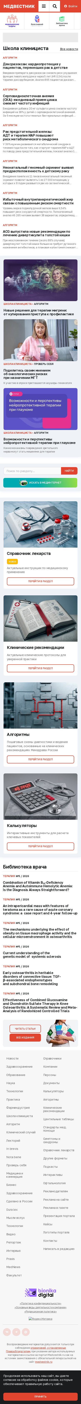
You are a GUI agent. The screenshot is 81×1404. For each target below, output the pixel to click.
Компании (50, 1066)
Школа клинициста (26, 48)
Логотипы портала (56, 1232)
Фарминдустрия (18, 1107)
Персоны (49, 1074)
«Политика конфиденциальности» (40, 1303)
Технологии (14, 1091)
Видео (11, 1234)
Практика (13, 1099)
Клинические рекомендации (54, 1109)
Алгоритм (13, 1124)
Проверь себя (16, 1165)
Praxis (10, 1258)
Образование (15, 1074)
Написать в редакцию (59, 1248)
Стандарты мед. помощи (55, 1129)
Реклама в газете (56, 1207)
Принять (40, 1396)
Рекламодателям (55, 1191)
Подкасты (50, 1166)
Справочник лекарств (58, 1150)
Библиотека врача (25, 867)
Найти (69, 470)
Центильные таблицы (58, 1119)
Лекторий (13, 1140)
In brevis (12, 1148)
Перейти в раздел (40, 581)
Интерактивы (53, 1174)
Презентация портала (59, 1215)
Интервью (13, 1250)
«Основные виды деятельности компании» (41, 1307)
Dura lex (12, 1209)
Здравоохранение (19, 1066)
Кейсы (47, 1224)
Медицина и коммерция (14, 1175)
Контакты (50, 1240)
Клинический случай (20, 1132)
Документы (51, 1083)
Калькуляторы (53, 1091)
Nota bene (13, 1157)
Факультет (14, 1275)
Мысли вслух (15, 1217)
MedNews (13, 1266)
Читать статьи (25, 1028)
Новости (12, 1058)
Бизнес (11, 1184)
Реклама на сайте (56, 1199)
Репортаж (13, 1242)
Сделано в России (19, 1201)
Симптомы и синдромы (51, 1140)
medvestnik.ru (43, 1361)
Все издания (25, 1037)
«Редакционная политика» (40, 1311)
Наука (10, 1083)
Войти (72, 6)
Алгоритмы (51, 1099)
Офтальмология (54, 1183)
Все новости (69, 49)
